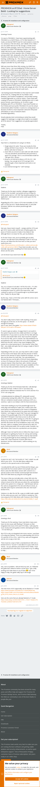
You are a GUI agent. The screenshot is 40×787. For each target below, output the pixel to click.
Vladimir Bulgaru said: (9, 272)
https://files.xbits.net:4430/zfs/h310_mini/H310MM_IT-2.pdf (19, 499)
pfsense (4, 16)
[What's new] (37, 2)
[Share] (35, 32)
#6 (38, 313)
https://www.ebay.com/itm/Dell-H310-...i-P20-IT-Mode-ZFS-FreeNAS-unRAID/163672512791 (19, 601)
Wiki (2, 720)
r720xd (15, 16)
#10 (38, 564)
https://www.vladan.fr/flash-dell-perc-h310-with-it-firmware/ (19, 326)
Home (3, 712)
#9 (38, 516)
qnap (9, 16)
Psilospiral (6, 14)
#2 (38, 140)
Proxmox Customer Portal (10, 728)
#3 (38, 185)
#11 (38, 586)
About (3, 732)
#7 (38, 380)
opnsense (30, 14)
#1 (38, 32)
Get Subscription (6, 716)
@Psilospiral (5, 224)
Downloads (4, 724)
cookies (18, 767)
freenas (23, 14)
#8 (38, 457)
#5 (38, 268)
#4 (38, 222)
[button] (3, 2)
